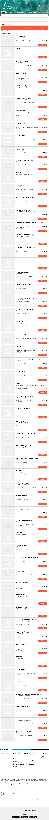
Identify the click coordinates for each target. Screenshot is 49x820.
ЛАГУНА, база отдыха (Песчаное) (26, 620)
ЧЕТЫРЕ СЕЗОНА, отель (23, 284)
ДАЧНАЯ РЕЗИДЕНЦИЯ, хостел (26, 446)
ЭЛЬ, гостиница (21, 545)
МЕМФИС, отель (21, 682)
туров (6, 780)
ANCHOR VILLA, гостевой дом (25, 198)
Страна (3, 14)
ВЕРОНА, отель (21, 334)
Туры (11, 12)
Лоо (1, 784)
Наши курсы (15, 766)
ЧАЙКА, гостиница (22, 49)
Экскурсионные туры (34, 12)
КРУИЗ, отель (20, 384)
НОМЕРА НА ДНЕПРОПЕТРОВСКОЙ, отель (29, 508)
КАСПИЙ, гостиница (22, 533)
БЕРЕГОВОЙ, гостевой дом (24, 309)
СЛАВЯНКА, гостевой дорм (24, 247)
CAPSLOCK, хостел (22, 61)
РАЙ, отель (19, 346)
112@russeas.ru (4, 758)
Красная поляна (38, 783)
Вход (25, 755)
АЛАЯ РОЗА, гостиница (23, 719)
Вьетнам (23, 801)
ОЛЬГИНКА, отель (21, 260)
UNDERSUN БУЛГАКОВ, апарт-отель (27, 694)
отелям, (8, 782)
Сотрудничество (35, 758)
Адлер (45, 783)
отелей (44, 779)
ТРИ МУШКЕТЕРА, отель (23, 607)
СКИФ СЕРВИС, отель (23, 111)
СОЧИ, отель (20, 421)
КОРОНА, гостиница (22, 570)
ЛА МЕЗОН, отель (21, 657)
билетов (2, 780)
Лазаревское (8, 784)
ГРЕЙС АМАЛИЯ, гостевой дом (25, 433)
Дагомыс (4, 784)
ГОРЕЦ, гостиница (21, 148)
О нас (14, 755)
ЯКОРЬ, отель (20, 185)
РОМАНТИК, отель (22, 322)
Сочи (42, 783)
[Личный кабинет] (43, 5)
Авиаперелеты (20, 12)
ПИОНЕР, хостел (21, 123)
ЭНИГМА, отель (21, 36)
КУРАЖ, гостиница (22, 483)
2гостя (31, 23)
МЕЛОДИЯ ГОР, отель (23, 210)
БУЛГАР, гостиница (22, 706)
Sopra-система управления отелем (43, 756)
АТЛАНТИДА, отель (22, 272)
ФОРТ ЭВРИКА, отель (23, 98)
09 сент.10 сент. (7, 23)
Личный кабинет (16, 768)
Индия (27, 801)
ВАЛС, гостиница (21, 582)
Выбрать (42, 44)
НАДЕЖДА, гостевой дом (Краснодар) (28, 359)
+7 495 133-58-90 (4, 753)
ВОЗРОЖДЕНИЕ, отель (23, 160)
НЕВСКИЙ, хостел (21, 73)
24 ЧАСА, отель (21, 135)
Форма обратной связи (5, 755)
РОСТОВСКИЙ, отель (22, 632)
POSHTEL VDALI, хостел (23, 595)
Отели (3, 12)
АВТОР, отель (20, 371)
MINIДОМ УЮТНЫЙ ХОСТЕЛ (25, 731)
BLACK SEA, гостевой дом (24, 297)
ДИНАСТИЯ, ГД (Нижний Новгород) (27, 558)
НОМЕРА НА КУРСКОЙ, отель (25, 495)
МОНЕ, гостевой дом (22, 86)
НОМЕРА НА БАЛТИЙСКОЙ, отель (27, 235)
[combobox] (24, 15)
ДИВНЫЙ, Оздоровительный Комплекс (28, 222)
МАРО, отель (20, 644)
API (32, 760)
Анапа (19, 784)
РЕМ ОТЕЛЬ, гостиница (23, 409)
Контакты (15, 761)
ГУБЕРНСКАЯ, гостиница (24, 520)
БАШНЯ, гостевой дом (23, 173)
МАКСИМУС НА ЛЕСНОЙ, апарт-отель (28, 458)
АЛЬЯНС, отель (21, 471)
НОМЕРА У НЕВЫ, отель (23, 396)
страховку (2, 794)
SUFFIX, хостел (20, 669)
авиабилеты (45, 793)
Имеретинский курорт (31, 783)
